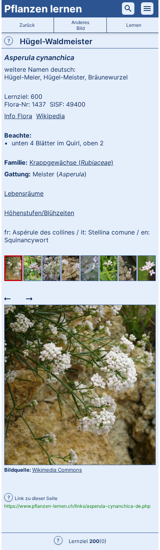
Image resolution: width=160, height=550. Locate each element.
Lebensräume (23, 193)
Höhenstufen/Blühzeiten (39, 213)
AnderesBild (80, 25)
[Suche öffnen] (128, 8)
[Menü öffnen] (147, 8)
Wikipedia (50, 116)
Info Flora (18, 116)
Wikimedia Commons (57, 470)
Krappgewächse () (71, 162)
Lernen (133, 25)
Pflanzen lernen (43, 9)
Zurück (27, 25)
